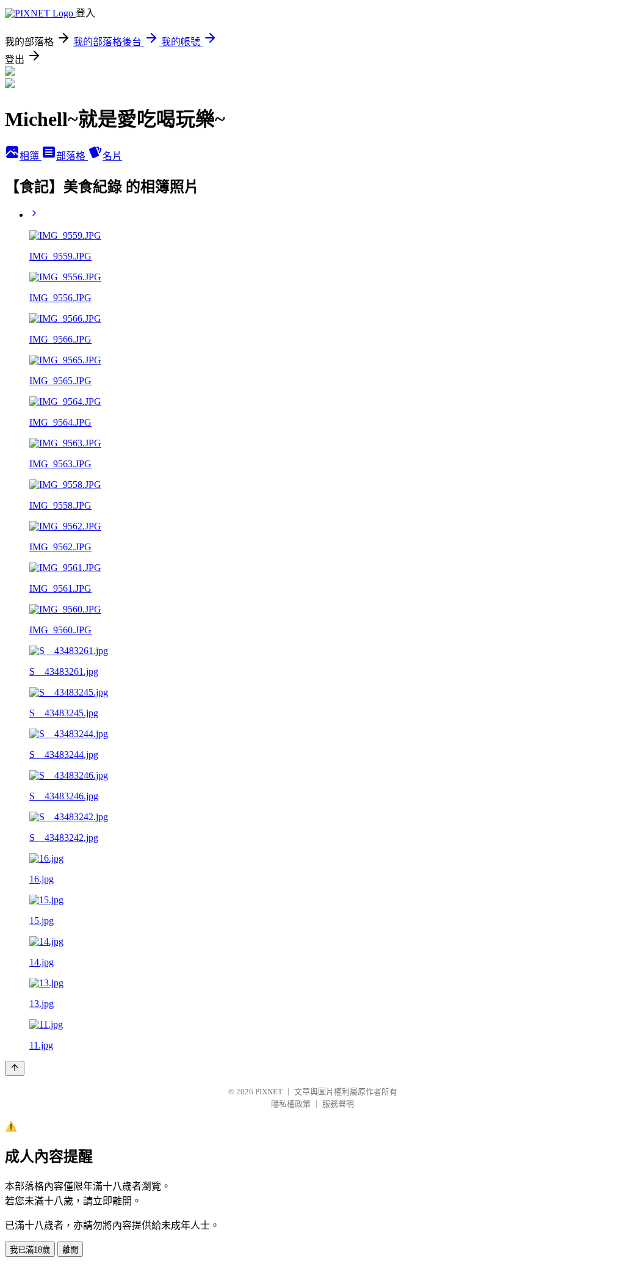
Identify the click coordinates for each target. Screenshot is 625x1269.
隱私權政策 (291, 1103)
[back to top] (14, 1068)
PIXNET (269, 1091)
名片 (112, 156)
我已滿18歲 (30, 1249)
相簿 (31, 156)
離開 (70, 1249)
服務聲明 (338, 1103)
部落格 (72, 156)
